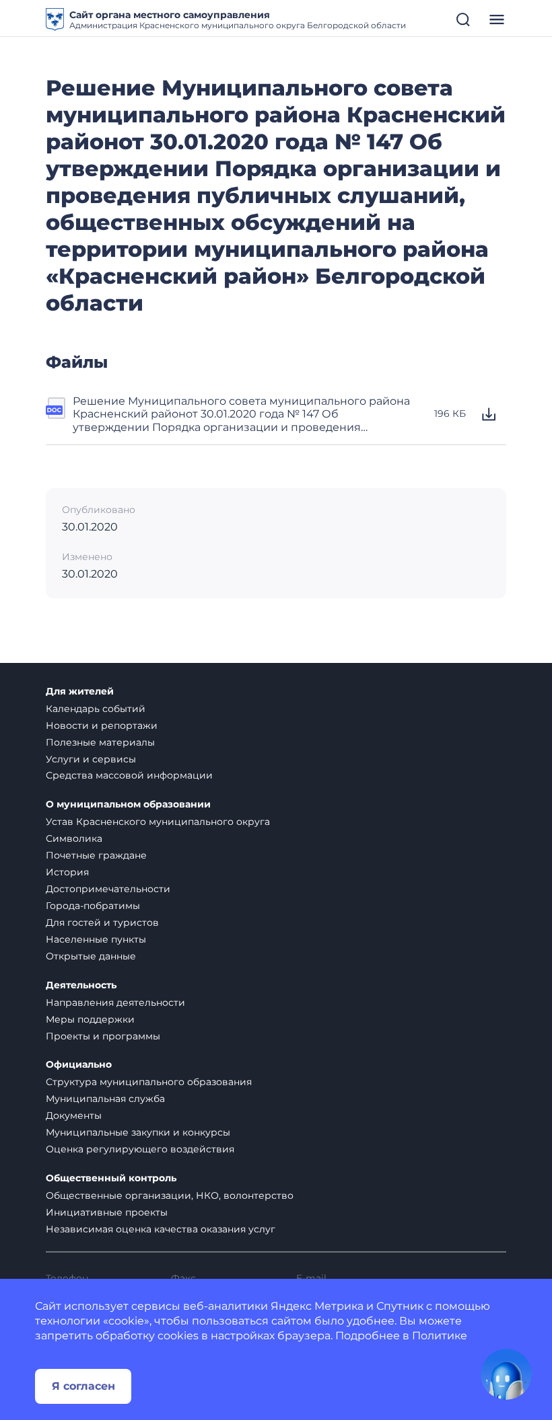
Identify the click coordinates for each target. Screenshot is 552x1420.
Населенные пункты (96, 939)
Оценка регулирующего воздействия (140, 1149)
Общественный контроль (111, 1178)
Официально (79, 1064)
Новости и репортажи (102, 725)
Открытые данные (91, 956)
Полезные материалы (100, 742)
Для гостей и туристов (102, 922)
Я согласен (83, 1386)
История (67, 872)
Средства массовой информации (129, 775)
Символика (74, 838)
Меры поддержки (90, 1019)
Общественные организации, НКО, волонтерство (170, 1195)
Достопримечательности (108, 889)
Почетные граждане (96, 855)
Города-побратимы (93, 906)
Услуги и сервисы (91, 759)
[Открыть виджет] (506, 1374)
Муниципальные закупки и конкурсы (138, 1132)
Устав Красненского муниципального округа (158, 822)
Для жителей (80, 691)
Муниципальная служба (105, 1099)
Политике (439, 1335)
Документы (74, 1115)
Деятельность (81, 985)
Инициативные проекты (107, 1212)
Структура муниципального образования (149, 1082)
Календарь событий (95, 709)
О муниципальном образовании (128, 804)
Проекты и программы (103, 1036)
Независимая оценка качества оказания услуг (160, 1229)
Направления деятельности (115, 1002)
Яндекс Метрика (317, 1306)
